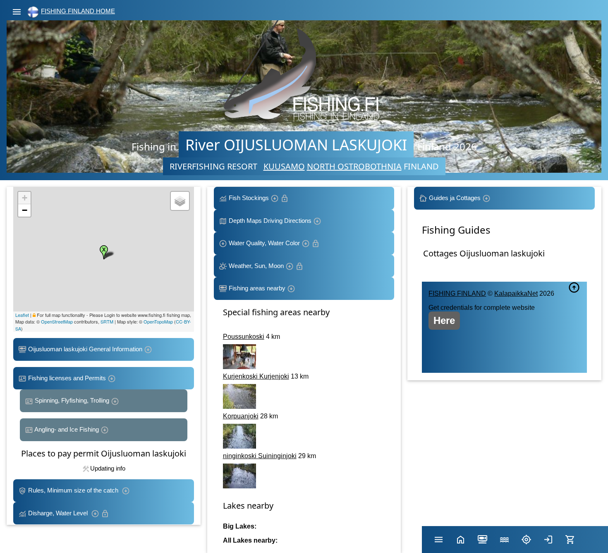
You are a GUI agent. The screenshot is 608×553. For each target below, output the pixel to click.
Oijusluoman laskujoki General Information (85, 349)
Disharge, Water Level (58, 513)
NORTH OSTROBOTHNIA (354, 166)
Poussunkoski (243, 336)
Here (444, 320)
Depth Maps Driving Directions (270, 220)
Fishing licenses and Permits (67, 378)
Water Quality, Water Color (264, 242)
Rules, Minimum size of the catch (74, 490)
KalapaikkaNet (516, 293)
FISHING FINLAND (457, 293)
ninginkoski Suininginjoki (260, 455)
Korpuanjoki (241, 416)
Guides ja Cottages (454, 197)
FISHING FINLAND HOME (78, 10)
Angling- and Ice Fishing (67, 429)
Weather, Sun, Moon (256, 265)
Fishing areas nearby (257, 288)
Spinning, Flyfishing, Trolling (72, 400)
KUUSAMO (284, 166)
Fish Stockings (248, 197)
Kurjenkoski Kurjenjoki (256, 376)
